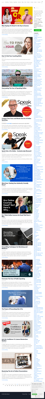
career (35, 108)
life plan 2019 (36, 213)
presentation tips (37, 287)
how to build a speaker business (38, 167)
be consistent (36, 47)
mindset (35, 236)
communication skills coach (38, 121)
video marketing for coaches (38, 366)
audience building (37, 43)
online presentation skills (37, 265)
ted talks (36, 343)
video (35, 357)
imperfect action (37, 204)
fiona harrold (36, 141)
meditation (36, 232)
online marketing (37, 263)
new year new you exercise (37, 251)
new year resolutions (38, 255)
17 (5, 385)
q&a (35, 299)
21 (13, 385)
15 (28, 384)
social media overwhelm (38, 308)
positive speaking (37, 279)
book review (36, 66)
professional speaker (38, 292)
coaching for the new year (38, 118)
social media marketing (38, 307)
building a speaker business (37, 77)
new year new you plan (38, 253)
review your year (37, 302)
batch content (36, 44)
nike (35, 258)
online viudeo (36, 268)
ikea (34, 203)
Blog (22, 2)
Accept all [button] (34, 394)
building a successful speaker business (38, 88)
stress (35, 338)
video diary (36, 362)
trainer (35, 354)
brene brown (36, 70)
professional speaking (38, 296)
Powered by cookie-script (37, 397)
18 (7, 385)
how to (35, 165)
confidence (36, 123)
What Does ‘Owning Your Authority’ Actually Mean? (15, 184)
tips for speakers (37, 353)
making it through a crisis (38, 222)
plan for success (37, 273)
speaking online (37, 326)
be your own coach (37, 55)
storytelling (36, 336)
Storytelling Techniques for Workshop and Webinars (14, 247)
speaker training (37, 321)
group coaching (37, 155)
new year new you (37, 244)
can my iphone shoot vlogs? (38, 106)
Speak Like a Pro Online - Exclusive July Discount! (16, 151)
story (35, 334)
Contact (31, 2)
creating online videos (38, 133)
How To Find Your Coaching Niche (12, 56)
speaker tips (36, 320)
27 (25, 385)
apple (35, 42)
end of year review (37, 137)
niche (35, 256)
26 (23, 385)
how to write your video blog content (37, 201)
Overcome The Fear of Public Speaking (13, 279)
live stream (36, 217)
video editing (36, 363)
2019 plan (35, 36)
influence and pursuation (36, 207)
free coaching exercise (38, 142)
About (28, 2)
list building (36, 216)
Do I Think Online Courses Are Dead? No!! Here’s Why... (16, 216)
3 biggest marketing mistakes (38, 38)
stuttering (36, 339)
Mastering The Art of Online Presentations (14, 371)
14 (26, 384)
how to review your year (38, 194)
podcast (35, 278)
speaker (35, 313)
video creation (36, 360)
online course (36, 261)
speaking (35, 324)
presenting (36, 289)
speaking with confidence (36, 330)
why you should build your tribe (38, 382)
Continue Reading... (5, 34)
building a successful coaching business (38, 82)
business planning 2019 (38, 103)
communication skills (38, 119)
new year (35, 241)
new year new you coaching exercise (37, 248)
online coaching (37, 260)
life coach (36, 212)
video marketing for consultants (38, 369)
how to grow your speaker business (37, 177)
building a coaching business (37, 72)
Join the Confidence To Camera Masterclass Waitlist (15, 340)
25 (21, 385)
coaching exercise (37, 115)
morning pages (37, 239)
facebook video (37, 138)
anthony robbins (37, 41)
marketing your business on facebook (38, 227)
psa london (36, 297)
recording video (37, 301)
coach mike (36, 113)
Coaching (6, 2)
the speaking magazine (38, 348)
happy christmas (37, 159)
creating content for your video (38, 130)
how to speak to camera (37, 196)
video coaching (37, 359)
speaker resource (37, 319)
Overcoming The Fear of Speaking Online (14, 88)
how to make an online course (38, 180)
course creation (37, 128)
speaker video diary (37, 322)
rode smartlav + (37, 303)
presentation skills (37, 280)
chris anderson (37, 109)
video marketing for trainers (38, 372)
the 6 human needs (38, 345)
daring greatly (36, 136)
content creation (37, 127)
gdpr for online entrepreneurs (37, 151)
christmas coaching (37, 110)
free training (36, 143)
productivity (36, 291)
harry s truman (37, 160)
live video (36, 218)
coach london (36, 112)
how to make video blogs (37, 187)
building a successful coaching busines (38, 80)
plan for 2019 (36, 272)
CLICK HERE (9, 123)
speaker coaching (37, 317)
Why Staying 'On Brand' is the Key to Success (15, 26)
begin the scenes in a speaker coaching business (38, 57)
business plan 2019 (37, 100)
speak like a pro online (38, 311)
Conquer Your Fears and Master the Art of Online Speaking (16, 119)
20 (11, 385)
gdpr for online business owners (37, 148)
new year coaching (37, 242)
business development (38, 98)
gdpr (35, 145)
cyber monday (36, 135)
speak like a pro (37, 310)
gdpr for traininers (37, 154)
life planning (36, 214)
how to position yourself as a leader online (38, 191)
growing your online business (38, 157)
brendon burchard (37, 69)
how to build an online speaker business (38, 172)
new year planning (37, 254)
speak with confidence (38, 312)
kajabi (35, 208)
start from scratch (37, 331)
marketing (36, 223)
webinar (35, 377)
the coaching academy (38, 346)
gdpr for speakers (37, 152)
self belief (36, 306)
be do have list (37, 53)
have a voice (36, 161)
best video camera (37, 63)
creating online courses (38, 132)
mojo (35, 237)
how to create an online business (37, 175)
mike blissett (36, 235)
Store (25, 2)
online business (37, 259)
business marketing (37, 99)
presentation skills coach (37, 283)
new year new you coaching (37, 246)
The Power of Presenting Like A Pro (12, 309)
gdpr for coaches (37, 146)
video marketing (37, 364)
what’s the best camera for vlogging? (38, 379)
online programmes (37, 267)
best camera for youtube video (37, 62)
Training (11, 2)
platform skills (36, 277)
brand (35, 67)
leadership (36, 211)
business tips (36, 104)
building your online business (38, 96)
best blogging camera (38, 60)
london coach (36, 220)
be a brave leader (37, 46)
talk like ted (36, 341)
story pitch (36, 335)
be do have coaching (38, 49)
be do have (36, 48)
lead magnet (36, 209)
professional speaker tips (38, 294)
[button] (37, 395)
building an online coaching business (37, 94)
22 (15, 385)
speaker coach (36, 315)
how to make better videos (38, 182)
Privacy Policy (24, 394)
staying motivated (37, 333)
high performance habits (37, 163)
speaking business (37, 325)
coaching (35, 114)
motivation (36, 240)
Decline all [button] (40, 394)
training (35, 355)
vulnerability (36, 376)
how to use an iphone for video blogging (38, 199)
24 (19, 385)
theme (35, 349)
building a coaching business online (37, 75)
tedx (35, 344)
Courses (19, 2)
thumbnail (36, 350)
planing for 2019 (37, 274)
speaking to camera (38, 327)
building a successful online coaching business (38, 85)
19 (9, 385)
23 (17, 385)
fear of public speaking (38, 140)
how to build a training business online (38, 170)
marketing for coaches (38, 225)
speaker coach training (38, 316)
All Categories (36, 34)
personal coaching (37, 270)
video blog (36, 358)
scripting (35, 305)
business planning (37, 102)
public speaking (37, 298)
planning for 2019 (37, 275)
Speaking (15, 2)
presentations (36, 288)
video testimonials (37, 373)
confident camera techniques (37, 125)
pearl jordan (36, 269)
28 (27, 385)
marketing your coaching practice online (37, 230)
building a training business (37, 91)
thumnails (36, 352)
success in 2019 (37, 340)
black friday (36, 65)
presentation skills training (37, 285)
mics (35, 234)
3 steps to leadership (38, 39)
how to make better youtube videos (38, 185)
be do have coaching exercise (38, 52)
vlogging (35, 374)
